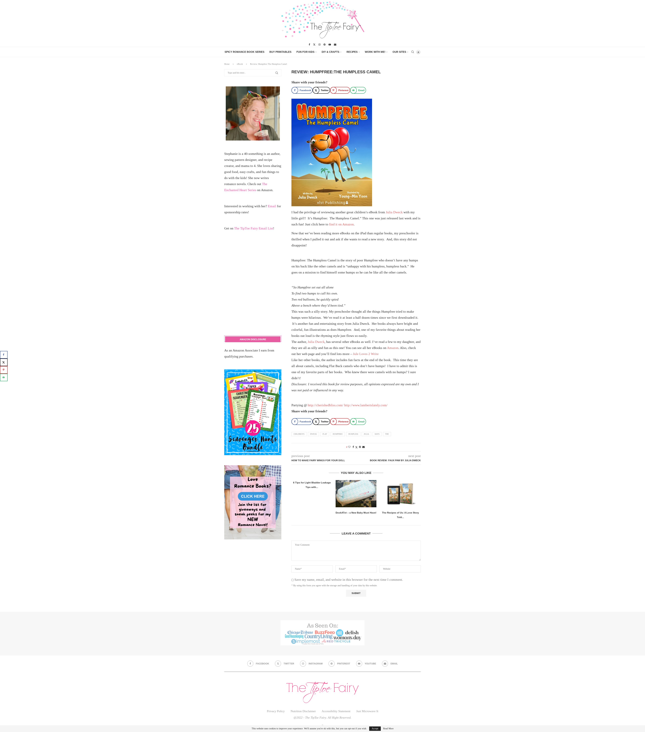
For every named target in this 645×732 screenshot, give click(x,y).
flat (324, 434)
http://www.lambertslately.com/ (366, 405)
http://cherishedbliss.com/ (325, 405)
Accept (375, 728)
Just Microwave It (367, 711)
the (387, 434)
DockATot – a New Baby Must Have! (356, 512)
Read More (388, 728)
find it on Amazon (341, 224)
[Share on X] (4, 362)
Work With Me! (375, 51)
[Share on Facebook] (353, 447)
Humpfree (338, 434)
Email (272, 206)
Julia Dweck (394, 212)
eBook (240, 64)
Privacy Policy (276, 711)
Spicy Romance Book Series (244, 51)
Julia (366, 434)
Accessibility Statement (336, 711)
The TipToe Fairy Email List (253, 228)
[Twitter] (314, 44)
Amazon (392, 348)
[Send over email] (4, 377)
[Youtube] (330, 44)
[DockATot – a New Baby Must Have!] (356, 493)
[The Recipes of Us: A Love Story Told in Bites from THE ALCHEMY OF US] (400, 493)
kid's (377, 434)
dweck (313, 434)
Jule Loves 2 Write (366, 354)
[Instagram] (319, 44)
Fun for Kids (305, 51)
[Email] (335, 44)
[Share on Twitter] (356, 447)
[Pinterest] (325, 44)
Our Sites (399, 51)
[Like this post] (349, 447)
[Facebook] (309, 44)
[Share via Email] (363, 447)
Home (227, 64)
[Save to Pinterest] (4, 370)
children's (299, 434)
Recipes (352, 51)
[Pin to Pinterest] (360, 447)
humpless (353, 434)
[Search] (412, 52)
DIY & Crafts (330, 51)
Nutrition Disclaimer (303, 711)
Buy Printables (280, 51)
